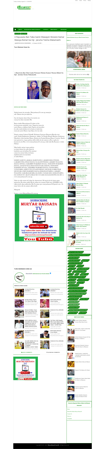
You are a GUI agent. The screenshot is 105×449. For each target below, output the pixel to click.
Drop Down (54, 29)
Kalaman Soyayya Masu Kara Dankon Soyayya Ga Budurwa (83, 159)
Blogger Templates (51, 447)
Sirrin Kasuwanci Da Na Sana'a (75, 296)
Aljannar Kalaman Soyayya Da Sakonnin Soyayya (79, 254)
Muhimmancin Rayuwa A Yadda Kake (82, 118)
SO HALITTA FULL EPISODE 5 (29, 331)
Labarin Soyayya (72, 282)
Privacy (84, 0)
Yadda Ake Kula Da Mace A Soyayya (82, 126)
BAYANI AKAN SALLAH (74, 260)
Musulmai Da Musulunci (73, 285)
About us (69, 416)
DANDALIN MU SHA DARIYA (75, 263)
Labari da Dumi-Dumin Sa (83, 279)
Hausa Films (17, 33)
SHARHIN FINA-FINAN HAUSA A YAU (77, 290)
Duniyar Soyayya (72, 268)
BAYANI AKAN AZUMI (73, 257)
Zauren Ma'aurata (82, 312)
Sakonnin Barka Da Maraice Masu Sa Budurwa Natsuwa (82, 200)
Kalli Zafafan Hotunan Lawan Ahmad (55, 331)
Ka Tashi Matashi (80, 208)
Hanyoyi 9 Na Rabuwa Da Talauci (82, 93)
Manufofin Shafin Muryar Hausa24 (74, 411)
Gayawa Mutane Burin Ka (82, 133)
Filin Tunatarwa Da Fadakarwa (79, 271)
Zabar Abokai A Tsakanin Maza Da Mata (82, 184)
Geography (69, 418)
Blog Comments (27, 352)
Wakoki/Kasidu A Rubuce (73, 307)
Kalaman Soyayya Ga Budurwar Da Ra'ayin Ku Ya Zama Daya (83, 109)
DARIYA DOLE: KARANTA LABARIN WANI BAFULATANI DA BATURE (82, 355)
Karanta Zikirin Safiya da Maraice (82, 361)
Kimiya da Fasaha (72, 279)
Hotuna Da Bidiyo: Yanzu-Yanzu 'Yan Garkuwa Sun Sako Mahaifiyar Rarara (31, 311)
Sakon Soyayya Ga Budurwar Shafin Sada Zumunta (83, 225)
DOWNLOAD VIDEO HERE (20, 107)
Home (68, 409)
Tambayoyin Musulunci (73, 299)
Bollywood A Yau (85, 260)
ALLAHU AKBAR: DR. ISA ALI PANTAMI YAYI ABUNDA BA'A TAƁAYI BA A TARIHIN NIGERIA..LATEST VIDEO (31, 344)
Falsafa (69, 271)
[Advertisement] (62, 15)
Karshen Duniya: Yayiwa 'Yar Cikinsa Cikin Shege (31, 300)
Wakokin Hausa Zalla (72, 312)
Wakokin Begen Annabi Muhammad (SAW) (77, 310)
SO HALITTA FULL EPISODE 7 (55, 290)
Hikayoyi (77, 274)
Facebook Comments (53, 352)
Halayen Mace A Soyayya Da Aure (82, 151)
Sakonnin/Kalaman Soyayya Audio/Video (77, 293)
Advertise (63, 29)
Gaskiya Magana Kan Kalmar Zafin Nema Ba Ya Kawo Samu (83, 101)
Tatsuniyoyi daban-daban (73, 301)
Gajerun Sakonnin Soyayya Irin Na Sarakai (83, 241)
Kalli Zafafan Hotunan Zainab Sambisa (55, 300)
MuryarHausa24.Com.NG (53, 445)
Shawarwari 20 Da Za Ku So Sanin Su (83, 192)
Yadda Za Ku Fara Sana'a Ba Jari (83, 234)
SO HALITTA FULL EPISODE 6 (29, 290)
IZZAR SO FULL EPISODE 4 (56, 310)
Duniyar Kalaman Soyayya (32, 29)
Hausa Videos (24, 33)
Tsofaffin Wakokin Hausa (73, 304)
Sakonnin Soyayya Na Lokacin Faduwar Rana (81, 167)
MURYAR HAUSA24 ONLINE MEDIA (41, 273)
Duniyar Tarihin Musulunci (83, 268)
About (76, 0)
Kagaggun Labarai (84, 274)
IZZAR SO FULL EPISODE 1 (56, 341)
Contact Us (69, 413)
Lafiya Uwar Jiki (80, 282)
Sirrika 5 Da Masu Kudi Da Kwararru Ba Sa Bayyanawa (82, 85)
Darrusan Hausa (80, 265)
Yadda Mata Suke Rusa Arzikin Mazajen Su (81, 176)
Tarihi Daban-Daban (84, 299)
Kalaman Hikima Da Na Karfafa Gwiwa (77, 277)
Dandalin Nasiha (71, 265)
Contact (80, 0)
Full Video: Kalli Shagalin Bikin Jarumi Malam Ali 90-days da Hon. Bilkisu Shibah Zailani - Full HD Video (57, 322)
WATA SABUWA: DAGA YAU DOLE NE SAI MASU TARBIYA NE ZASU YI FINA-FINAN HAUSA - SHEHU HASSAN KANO (31, 323)
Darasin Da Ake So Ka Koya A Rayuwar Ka (83, 217)
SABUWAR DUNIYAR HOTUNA (75, 288)
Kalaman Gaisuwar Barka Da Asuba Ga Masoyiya (83, 143)
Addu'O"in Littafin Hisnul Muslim (75, 252)
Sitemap (89, 0)
